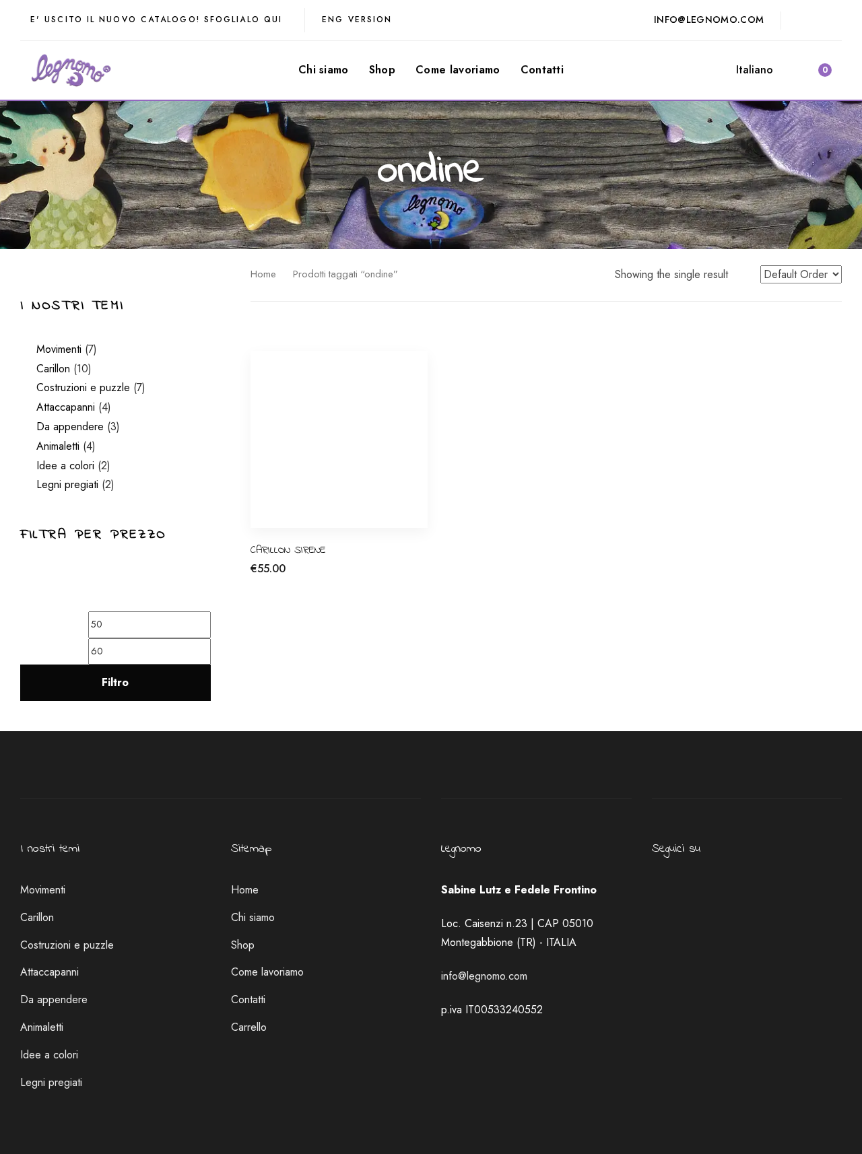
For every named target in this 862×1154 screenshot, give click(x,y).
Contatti (248, 999)
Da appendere (70, 426)
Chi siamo (253, 917)
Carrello (249, 1027)
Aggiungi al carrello (295, 576)
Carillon (53, 368)
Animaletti (57, 446)
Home (263, 274)
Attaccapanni (65, 407)
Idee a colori (65, 465)
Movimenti (58, 349)
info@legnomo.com (484, 976)
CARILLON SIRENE (288, 550)
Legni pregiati (67, 484)
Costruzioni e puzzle (83, 387)
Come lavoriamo (267, 972)
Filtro (115, 682)
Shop (243, 945)
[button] (760, 70)
